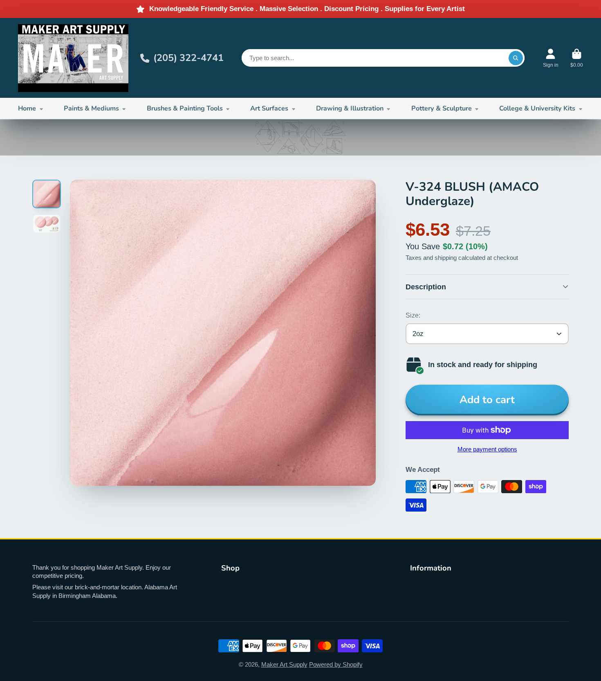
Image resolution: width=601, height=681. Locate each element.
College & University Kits (537, 108)
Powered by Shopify (336, 664)
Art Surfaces (269, 108)
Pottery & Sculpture (441, 108)
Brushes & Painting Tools (185, 108)
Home (27, 108)
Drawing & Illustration (349, 108)
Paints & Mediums (91, 108)
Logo (73, 58)
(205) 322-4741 (188, 57)
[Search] (516, 58)
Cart (576, 58)
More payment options (487, 449)
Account (550, 58)
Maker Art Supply (284, 664)
